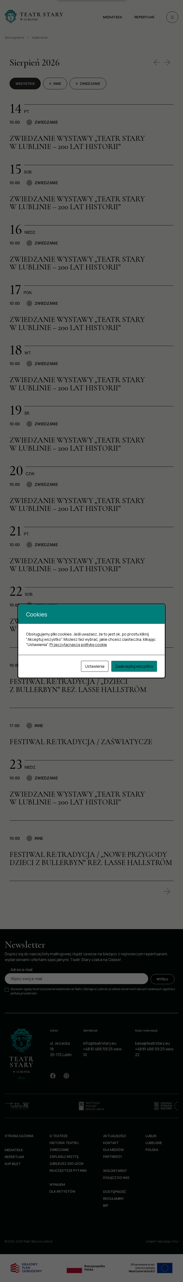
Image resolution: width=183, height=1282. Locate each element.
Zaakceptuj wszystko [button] (134, 666)
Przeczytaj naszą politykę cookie (78, 644)
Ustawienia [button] (94, 666)
